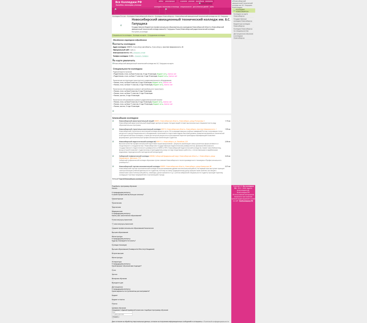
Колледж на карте (139, 35)
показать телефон (141, 56)
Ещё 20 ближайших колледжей (132, 179)
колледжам (200, 1)
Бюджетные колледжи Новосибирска (242, 25)
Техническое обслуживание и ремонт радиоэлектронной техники (137, 100)
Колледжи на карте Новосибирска (241, 15)
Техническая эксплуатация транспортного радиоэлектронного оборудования (142, 80)
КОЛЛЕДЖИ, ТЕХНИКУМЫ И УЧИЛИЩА (166, 7)
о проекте (183, 1)
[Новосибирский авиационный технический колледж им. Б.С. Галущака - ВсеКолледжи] (121, 25)
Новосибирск (138, 47)
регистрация (170, 1)
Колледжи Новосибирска (164, 16)
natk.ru (132, 50)
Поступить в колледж (140, 32)
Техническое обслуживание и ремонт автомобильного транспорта (138, 89)
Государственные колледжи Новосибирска (243, 20)
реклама (191, 1)
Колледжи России (119, 16)
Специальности (122, 35)
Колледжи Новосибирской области (140, 16)
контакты (209, 1)
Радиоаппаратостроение (122, 72)
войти (161, 1)
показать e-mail (139, 53)
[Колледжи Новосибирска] (243, 7)
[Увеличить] (142, 63)
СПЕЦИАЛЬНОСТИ (186, 7)
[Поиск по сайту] (205, 4)
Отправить (116, 317)
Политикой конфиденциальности (216, 321)
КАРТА (212, 7)
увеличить (129, 60)
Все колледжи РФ (244, 187)
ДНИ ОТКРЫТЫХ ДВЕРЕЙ (200, 7)
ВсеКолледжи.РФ (246, 201)
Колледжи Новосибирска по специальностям (243, 30)
